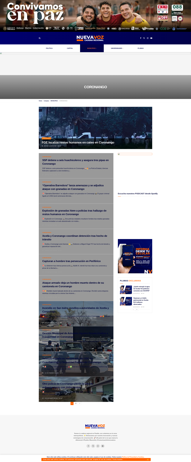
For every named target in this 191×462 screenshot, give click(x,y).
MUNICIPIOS (91, 48)
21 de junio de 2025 (51, 272)
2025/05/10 (137, 307)
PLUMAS (141, 48)
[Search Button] (39, 38)
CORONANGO (63, 101)
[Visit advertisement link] (95, 16)
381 (60, 174)
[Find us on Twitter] (144, 38)
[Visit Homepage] (90, 38)
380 (60, 199)
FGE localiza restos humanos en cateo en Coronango (78, 142)
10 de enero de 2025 (52, 398)
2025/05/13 (137, 293)
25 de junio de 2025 (51, 250)
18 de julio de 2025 (51, 146)
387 (62, 373)
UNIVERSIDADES (116, 48)
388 (61, 398)
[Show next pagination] (79, 403)
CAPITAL (70, 48)
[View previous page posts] (133, 309)
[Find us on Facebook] (140, 38)
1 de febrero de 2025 (52, 373)
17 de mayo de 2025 (51, 297)
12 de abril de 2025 (51, 322)
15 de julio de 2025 (51, 174)
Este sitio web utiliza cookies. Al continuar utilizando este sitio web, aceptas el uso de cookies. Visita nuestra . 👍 (96, 459)
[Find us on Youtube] (151, 38)
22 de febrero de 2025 (52, 347)
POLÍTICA (49, 48)
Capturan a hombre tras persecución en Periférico (71, 261)
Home (40, 101)
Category (46, 101)
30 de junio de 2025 (51, 199)
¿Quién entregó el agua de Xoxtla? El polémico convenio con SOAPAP (141, 289)
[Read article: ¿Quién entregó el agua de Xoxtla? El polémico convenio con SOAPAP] (126, 290)
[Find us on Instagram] (147, 38)
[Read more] (107, 174)
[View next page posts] (136, 309)
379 (60, 146)
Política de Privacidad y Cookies (133, 457)
